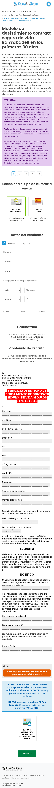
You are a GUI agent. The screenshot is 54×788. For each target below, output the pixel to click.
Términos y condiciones (21, 778)
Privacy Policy (8, 775)
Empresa (25, 244)
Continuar (27, 753)
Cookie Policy (22, 775)
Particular (11, 244)
